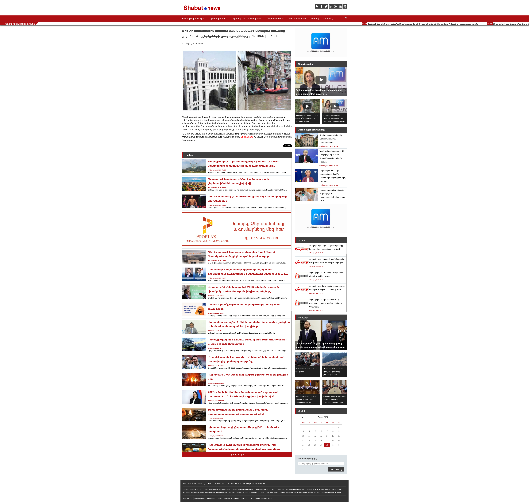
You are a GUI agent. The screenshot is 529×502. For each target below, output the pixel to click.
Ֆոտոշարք (303, 317)
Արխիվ (301, 410)
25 (309, 445)
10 (303, 436)
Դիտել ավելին (237, 454)
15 (333, 436)
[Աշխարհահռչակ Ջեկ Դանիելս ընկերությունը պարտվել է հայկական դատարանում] (334, 106)
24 (303, 445)
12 (315, 436)
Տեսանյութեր (305, 64)
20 (321, 440)
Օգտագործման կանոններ (205, 498)
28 (327, 445)
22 (333, 440)
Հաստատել (336, 469)
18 (309, 440)
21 (327, 440)
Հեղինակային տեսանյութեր (246, 18)
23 (339, 440)
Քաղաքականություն (193, 18)
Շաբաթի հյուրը (275, 18)
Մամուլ (315, 18)
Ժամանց (328, 18)
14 (327, 436)
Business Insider (298, 18)
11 (309, 436)
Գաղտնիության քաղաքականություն (232, 498)
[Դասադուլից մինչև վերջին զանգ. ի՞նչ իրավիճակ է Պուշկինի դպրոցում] (307, 106)
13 (321, 436)
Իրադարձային (218, 18)
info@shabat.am (258, 483)
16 (339, 436)
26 (315, 445)
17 (303, 440)
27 (321, 445)
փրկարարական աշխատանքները (230, 129)
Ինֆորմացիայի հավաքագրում (261, 498)
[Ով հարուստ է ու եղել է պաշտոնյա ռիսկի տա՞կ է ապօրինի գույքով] (321, 81)
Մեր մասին (187, 498)
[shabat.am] (202, 10)
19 (315, 440)
